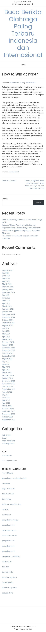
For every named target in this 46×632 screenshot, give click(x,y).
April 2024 (6, 336)
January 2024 (7, 345)
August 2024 (7, 325)
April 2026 (6, 281)
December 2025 (8, 292)
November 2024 (8, 317)
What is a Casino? (9, 181)
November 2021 (8, 414)
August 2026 (7, 270)
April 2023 (6, 370)
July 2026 (5, 273)
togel (4, 438)
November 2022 (8, 383)
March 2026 (7, 284)
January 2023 (7, 378)
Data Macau (7, 455)
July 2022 (5, 395)
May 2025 (6, 300)
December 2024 (8, 314)
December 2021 (8, 411)
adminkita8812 (30, 83)
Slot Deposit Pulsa (9, 461)
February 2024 (8, 342)
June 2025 (6, 298)
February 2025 (8, 309)
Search (5, 199)
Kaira (24, 626)
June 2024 (6, 331)
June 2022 (6, 397)
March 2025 (7, 306)
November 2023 (8, 350)
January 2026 (7, 289)
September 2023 (8, 356)
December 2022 (8, 381)
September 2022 (8, 389)
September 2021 (8, 419)
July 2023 (5, 361)
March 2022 (7, 406)
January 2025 (7, 312)
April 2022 (6, 403)
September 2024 (8, 323)
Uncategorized (14, 172)
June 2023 (6, 364)
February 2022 (8, 408)
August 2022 (7, 392)
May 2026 (6, 278)
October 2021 (7, 417)
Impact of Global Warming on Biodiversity (19, 225)
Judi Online (6, 435)
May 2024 (6, 334)
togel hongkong (8, 440)
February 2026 (8, 287)
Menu (23, 65)
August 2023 (7, 359)
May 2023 (6, 367)
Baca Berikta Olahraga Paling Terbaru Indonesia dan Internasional (23, 33)
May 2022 (6, 400)
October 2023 (7, 353)
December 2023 (8, 347)
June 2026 (6, 276)
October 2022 (7, 386)
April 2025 (6, 303)
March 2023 (7, 372)
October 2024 (7, 320)
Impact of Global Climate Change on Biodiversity (21, 228)
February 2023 (8, 375)
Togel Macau (7, 473)
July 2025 (5, 295)
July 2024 (5, 328)
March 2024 (7, 339)
